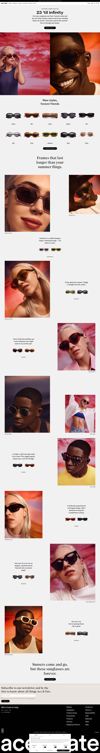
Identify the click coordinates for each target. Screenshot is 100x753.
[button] (97, 3)
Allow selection (50, 750)
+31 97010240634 (6, 712)
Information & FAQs (42, 0)
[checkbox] (1, 698)
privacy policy (32, 698)
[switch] (44, 747)
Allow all (63, 750)
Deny (37, 750)
